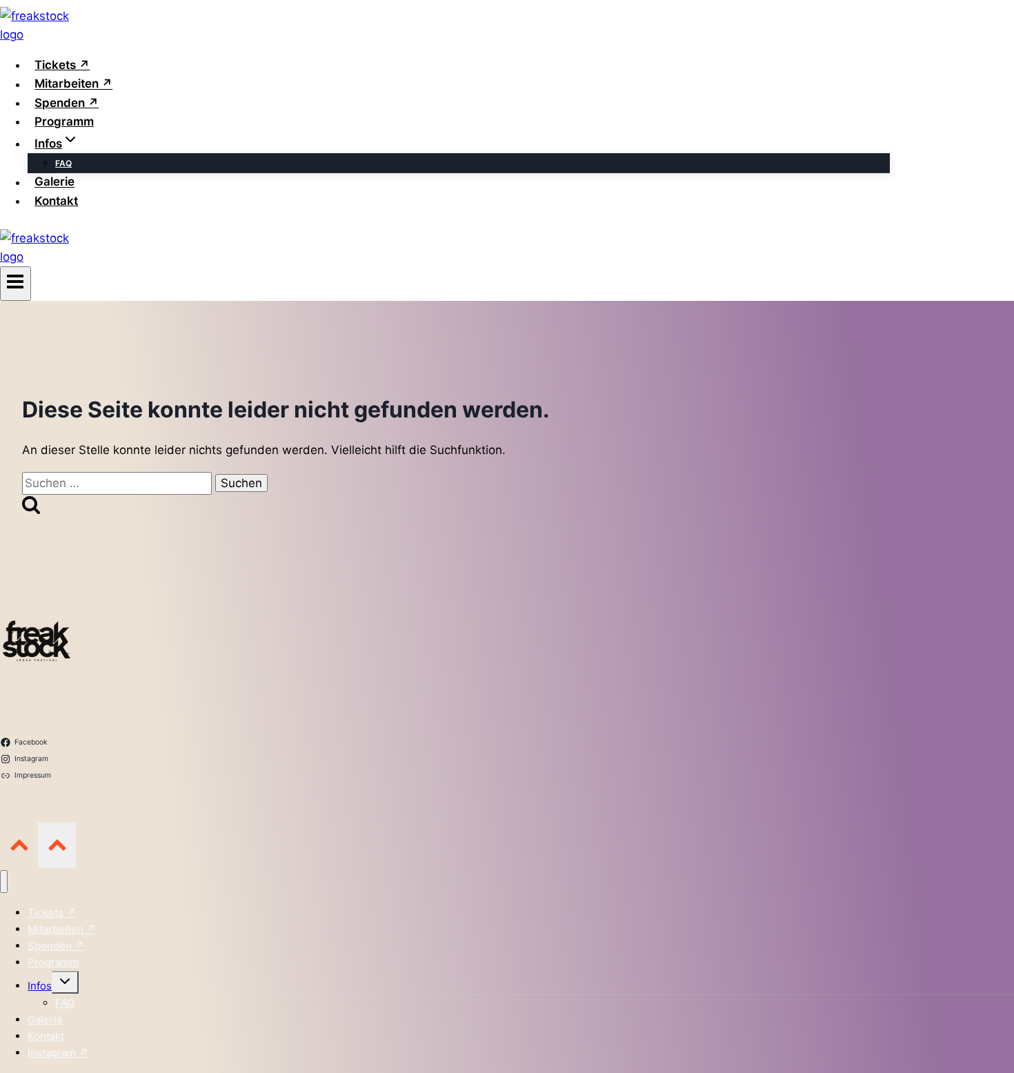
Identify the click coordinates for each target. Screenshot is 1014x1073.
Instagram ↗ (58, 1052)
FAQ (63, 163)
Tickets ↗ (62, 65)
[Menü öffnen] (15, 283)
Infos (40, 985)
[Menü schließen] (4, 881)
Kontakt (56, 201)
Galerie (54, 182)
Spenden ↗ (66, 103)
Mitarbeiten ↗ (73, 84)
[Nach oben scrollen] (19, 844)
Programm (64, 121)
